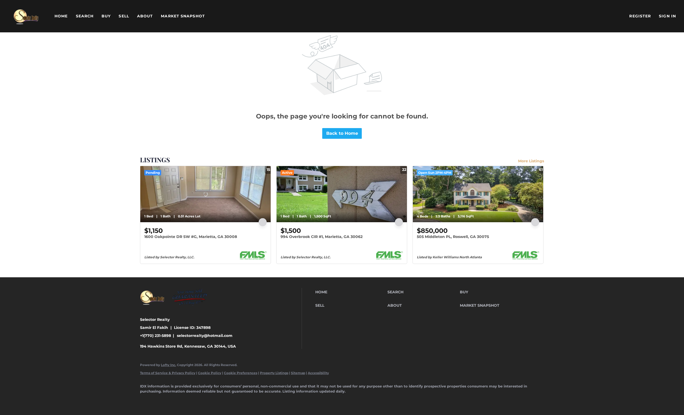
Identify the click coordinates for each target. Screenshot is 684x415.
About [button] (145, 16)
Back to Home (342, 133)
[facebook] (146, 400)
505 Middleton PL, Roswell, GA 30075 (453, 236)
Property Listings (274, 373)
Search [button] (85, 16)
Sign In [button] (667, 16)
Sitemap (298, 373)
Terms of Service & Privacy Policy (167, 373)
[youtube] (223, 400)
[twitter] (177, 400)
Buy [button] (106, 16)
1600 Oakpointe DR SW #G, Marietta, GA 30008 (190, 236)
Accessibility (318, 373)
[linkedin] (162, 400)
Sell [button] (124, 16)
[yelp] (192, 400)
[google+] (239, 400)
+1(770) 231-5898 (155, 335)
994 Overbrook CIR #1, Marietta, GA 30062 (322, 236)
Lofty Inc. (168, 365)
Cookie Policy (209, 373)
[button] (25, 16)
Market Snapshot (183, 16)
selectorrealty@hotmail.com (204, 335)
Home (61, 16)
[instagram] (208, 400)
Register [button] (640, 16)
